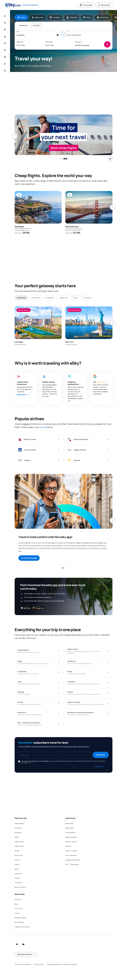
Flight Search (19, 846)
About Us (18, 899)
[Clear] (57, 35)
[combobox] (36, 34)
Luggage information (72, 860)
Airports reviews (71, 851)
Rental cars (19, 855)
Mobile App (69, 823)
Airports (68, 846)
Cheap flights (20, 823)
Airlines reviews (71, 842)
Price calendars (71, 855)
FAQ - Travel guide (72, 864)
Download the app (29, 558)
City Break (73, 17)
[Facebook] (17, 944)
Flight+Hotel (19, 842)
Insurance (18, 873)
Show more (99, 766)
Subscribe (100, 755)
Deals (17, 869)
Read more (21, 394)
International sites (24, 954)
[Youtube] (23, 944)
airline (43, 427)
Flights (23, 17)
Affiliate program (21, 918)
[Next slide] (112, 136)
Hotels (17, 851)
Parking (17, 878)
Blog (16, 904)
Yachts (17, 860)
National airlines (71, 837)
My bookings (19, 922)
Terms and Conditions (23, 964)
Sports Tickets (20, 887)
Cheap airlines (70, 832)
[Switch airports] (63, 34)
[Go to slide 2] (65, 158)
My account (105, 5)
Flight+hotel (39, 17)
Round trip (23, 25)
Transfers (18, 883)
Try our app (87, 5)
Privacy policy (39, 964)
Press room (19, 909)
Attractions (104, 17)
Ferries (17, 864)
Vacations (56, 17)
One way (36, 25)
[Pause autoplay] (110, 158)
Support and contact (22, 927)
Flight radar (69, 828)
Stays (88, 17)
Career (17, 913)
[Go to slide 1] (62, 158)
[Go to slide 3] (67, 158)
